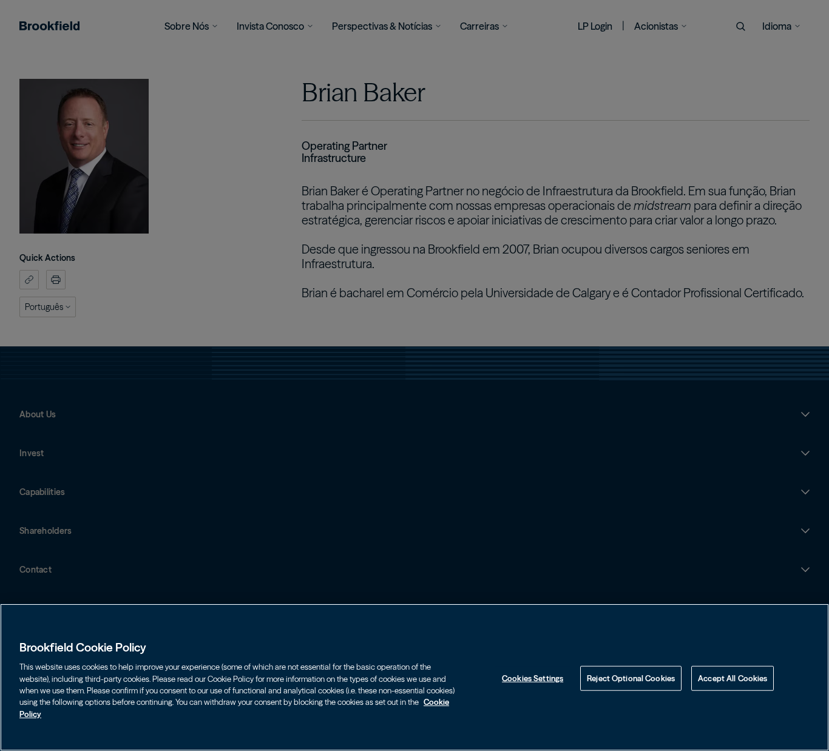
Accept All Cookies (732, 677)
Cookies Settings (532, 677)
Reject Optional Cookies (631, 677)
